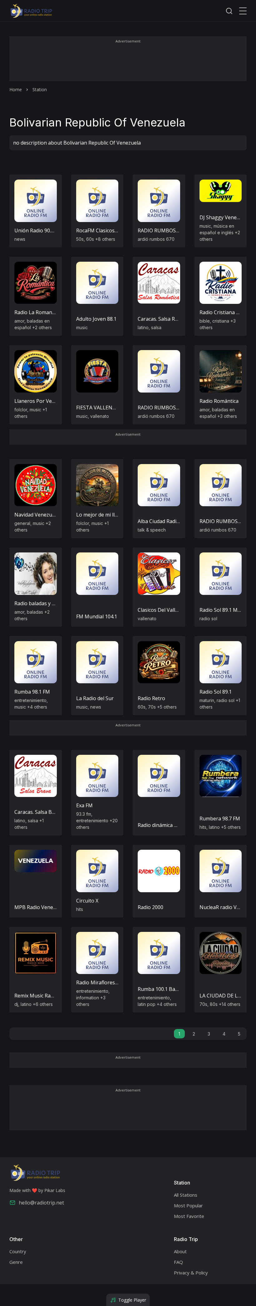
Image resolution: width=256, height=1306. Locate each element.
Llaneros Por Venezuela (42, 401)
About (180, 1251)
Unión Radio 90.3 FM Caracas (48, 230)
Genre (16, 1262)
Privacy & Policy (191, 1272)
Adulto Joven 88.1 (96, 318)
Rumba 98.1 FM (32, 691)
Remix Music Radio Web (42, 995)
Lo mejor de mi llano (100, 514)
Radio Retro (151, 698)
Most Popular (188, 1205)
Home (15, 89)
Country (17, 1251)
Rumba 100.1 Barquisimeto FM (173, 989)
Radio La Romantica (37, 312)
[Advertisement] (128, 63)
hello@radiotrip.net (41, 1202)
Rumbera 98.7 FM (219, 818)
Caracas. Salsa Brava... (39, 812)
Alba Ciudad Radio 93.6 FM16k (172, 521)
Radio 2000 (150, 907)
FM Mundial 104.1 (96, 616)
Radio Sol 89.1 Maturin (225, 609)
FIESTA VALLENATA (99, 407)
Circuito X (87, 900)
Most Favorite (189, 1216)
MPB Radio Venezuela (40, 907)
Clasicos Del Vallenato (163, 609)
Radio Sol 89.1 (215, 691)
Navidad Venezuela (36, 514)
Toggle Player (132, 1300)
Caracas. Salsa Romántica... (168, 318)
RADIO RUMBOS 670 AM (166, 230)
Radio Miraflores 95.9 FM (105, 982)
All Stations (185, 1195)
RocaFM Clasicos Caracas (105, 230)
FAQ (178, 1262)
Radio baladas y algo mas (43, 603)
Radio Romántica (219, 401)
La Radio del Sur (95, 698)
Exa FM (84, 805)
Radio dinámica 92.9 (160, 825)
